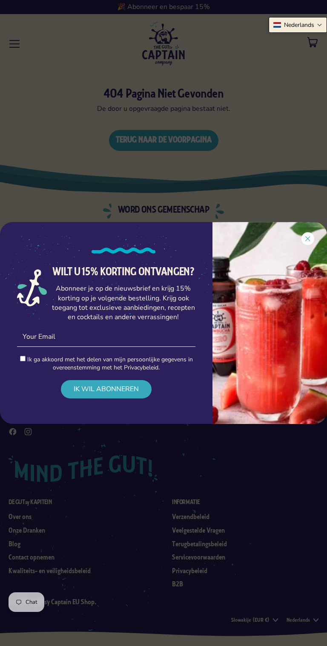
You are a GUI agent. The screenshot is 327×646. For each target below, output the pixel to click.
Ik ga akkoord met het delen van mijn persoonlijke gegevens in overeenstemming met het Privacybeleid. (109, 363)
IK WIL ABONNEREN (106, 389)
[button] (298, 24)
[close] (307, 238)
